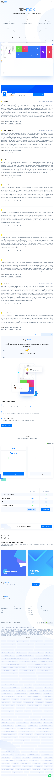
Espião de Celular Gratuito (46, 690)
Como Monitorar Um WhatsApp (44, 673)
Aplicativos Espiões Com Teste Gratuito (44, 649)
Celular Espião (49, 652)
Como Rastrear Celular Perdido (27, 681)
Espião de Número (22, 760)
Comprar (47, 95)
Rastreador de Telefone (46, 737)
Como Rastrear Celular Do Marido (9, 681)
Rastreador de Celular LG (26, 734)
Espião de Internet (48, 699)
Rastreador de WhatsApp (7, 740)
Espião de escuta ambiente (8, 760)
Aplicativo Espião (49, 641)
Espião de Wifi (19, 711)
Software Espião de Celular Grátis (25, 748)
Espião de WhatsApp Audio (46, 708)
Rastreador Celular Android (25, 728)
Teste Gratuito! (10, 123)
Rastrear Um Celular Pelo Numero (10, 745)
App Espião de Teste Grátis (7, 652)
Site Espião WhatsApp (29, 745)
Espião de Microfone (17, 702)
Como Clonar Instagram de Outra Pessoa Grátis (14, 658)
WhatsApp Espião (20, 754)
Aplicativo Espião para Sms (8, 646)
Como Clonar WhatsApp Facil (46, 661)
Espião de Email (21, 696)
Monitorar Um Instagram (7, 725)
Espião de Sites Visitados (8, 705)
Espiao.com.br (30, 610)
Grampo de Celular (47, 716)
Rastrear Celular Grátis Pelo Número (32, 743)
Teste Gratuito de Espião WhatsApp (44, 748)
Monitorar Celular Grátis (35, 722)
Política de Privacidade (6, 622)
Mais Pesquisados (18, 719)
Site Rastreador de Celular (8, 748)
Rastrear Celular (35, 740)
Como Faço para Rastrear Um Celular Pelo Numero (41, 667)
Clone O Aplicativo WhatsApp (44, 655)
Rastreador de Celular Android (44, 728)
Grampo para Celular (6, 719)
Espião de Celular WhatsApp (20, 693)
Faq (43, 608)
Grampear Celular (23, 716)
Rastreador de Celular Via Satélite (28, 737)
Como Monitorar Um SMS (27, 673)
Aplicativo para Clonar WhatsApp (25, 646)
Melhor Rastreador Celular (46, 719)
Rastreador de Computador (37, 772)
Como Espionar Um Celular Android (40, 664)
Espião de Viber (20, 708)
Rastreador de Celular (37, 757)
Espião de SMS (21, 705)
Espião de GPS (15, 699)
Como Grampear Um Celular (9, 670)
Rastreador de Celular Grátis (44, 731)
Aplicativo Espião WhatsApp (36, 641)
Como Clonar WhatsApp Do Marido (9, 661)
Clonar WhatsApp (16, 757)
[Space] (5, 596)
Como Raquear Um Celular (46, 678)
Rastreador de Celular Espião (26, 731)
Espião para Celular (48, 711)
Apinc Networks (31, 606)
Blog (2, 610)
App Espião (28, 684)
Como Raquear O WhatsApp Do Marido (10, 678)
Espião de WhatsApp (32, 708)
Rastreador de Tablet (48, 763)
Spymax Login (11, 641)
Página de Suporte (46, 606)
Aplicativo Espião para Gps (8, 644)
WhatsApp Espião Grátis (7, 754)
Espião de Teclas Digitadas (34, 705)
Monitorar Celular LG (48, 722)
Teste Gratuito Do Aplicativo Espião (10, 751)
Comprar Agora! (18, 123)
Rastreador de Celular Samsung (9, 737)
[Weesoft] (5, 2)
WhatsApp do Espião (46, 751)
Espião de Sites (49, 702)
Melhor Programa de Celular (31, 719)
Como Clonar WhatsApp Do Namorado (28, 661)
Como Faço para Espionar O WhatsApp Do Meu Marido (14, 667)
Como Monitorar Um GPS (45, 670)
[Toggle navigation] (52, 2)
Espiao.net (30, 612)
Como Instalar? (45, 610)
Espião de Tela (48, 705)
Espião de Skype (26, 757)
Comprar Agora (34, 334)
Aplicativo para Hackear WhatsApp (44, 646)
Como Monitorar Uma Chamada (28, 676)
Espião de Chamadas (47, 754)
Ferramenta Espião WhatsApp (8, 716)
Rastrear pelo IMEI (5, 763)
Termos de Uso (16, 622)
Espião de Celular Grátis (6, 693)
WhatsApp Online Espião (33, 754)
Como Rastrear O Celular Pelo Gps (44, 681)
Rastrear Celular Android (47, 740)
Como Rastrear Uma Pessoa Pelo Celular (43, 684)
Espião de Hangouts (25, 699)
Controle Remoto (36, 769)
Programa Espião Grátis (8, 728)
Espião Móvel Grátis (37, 711)
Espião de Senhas (39, 702)
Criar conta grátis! (38, 95)
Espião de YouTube (48, 757)
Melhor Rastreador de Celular (8, 722)
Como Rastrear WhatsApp (28, 687)
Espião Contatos (21, 690)
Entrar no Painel (17, 606)
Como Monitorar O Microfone (27, 670)
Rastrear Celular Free (6, 743)
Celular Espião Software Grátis (25, 655)
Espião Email (27, 711)
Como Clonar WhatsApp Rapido (13, 664)
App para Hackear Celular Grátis (35, 652)
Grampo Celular (35, 716)
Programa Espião (31, 614)
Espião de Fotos (5, 699)
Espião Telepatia (7, 713)
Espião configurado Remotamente (43, 713)
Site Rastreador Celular (45, 745)
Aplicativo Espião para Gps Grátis (25, 644)
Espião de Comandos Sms (35, 693)
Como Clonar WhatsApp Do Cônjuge (41, 658)
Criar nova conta (17, 608)
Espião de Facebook (48, 696)
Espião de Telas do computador (23, 769)
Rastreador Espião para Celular (22, 740)
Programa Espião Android (46, 725)
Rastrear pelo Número (47, 760)
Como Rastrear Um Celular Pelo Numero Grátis (12, 684)
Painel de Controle (13, 775)
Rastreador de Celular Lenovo (9, 734)
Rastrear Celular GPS (17, 743)
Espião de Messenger (27, 766)
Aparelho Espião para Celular (22, 641)
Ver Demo (35, 584)
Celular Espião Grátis (8, 655)
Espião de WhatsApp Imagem (7, 711)
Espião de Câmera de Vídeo (7, 696)
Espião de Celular (32, 690)
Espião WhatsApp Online (23, 713)
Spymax (29, 608)
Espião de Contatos (48, 693)
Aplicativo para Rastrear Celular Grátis (23, 649)
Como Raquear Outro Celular (29, 678)
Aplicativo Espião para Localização (44, 644)
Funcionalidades (4, 606)
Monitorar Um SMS (20, 725)
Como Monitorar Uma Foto (45, 676)
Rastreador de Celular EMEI (9, 731)
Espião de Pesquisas (6, 766)
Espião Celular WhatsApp (8, 690)
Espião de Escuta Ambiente (33, 696)
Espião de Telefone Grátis (7, 708)
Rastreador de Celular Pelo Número (44, 734)
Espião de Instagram (37, 699)
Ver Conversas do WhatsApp (30, 751)
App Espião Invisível (21, 652)
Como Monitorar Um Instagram (9, 673)
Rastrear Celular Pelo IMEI (47, 743)
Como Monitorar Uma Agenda (9, 676)
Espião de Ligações (5, 702)
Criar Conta (33, 406)
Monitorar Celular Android (22, 722)
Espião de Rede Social (28, 702)
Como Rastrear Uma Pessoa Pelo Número (10, 687)
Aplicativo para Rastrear (7, 649)
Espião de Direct (38, 766)
